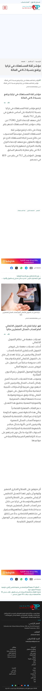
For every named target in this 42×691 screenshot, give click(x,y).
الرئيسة (14, 668)
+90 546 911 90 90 (35, 635)
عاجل (34, 662)
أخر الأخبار (31, 61)
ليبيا (35, 681)
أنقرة (34, 660)
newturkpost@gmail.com (33, 641)
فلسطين (33, 677)
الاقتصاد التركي (30, 210)
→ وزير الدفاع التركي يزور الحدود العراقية (29, 276)
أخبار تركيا (33, 647)
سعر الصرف (13, 649)
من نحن (14, 670)
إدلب (34, 672)
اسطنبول (33, 651)
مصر (34, 679)
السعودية (33, 674)
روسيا (34, 675)
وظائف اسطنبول (31, 649)
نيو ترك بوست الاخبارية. (11, 688)
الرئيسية (38, 61)
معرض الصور (12, 674)
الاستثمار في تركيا (11, 651)
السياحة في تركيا (11, 655)
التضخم (38, 210)
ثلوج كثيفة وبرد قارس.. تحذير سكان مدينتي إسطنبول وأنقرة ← (21, 278)
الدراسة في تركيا (12, 657)
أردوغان (34, 664)
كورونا (34, 657)
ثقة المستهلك (21, 210)
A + (8, 103)
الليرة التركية (33, 655)
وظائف (14, 647)
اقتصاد (23, 61)
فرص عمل (33, 653)
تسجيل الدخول (35, 2)
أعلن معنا (13, 672)
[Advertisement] (21, 36)
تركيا (35, 668)
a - (4, 103)
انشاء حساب (25, 2)
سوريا (34, 670)
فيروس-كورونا (32, 659)
